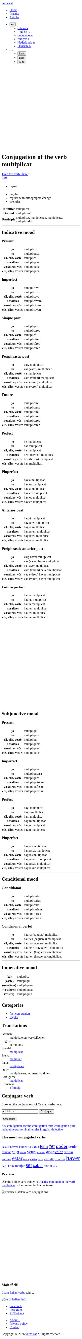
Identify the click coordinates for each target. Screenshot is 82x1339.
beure (11, 1165)
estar (17, 1158)
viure (55, 1166)
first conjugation (20, 1013)
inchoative (8, 1129)
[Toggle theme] (11, 50)
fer (52, 1146)
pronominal (22, 1129)
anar (50, 1151)
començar (25, 1146)
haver (73, 1157)
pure (72, 1125)
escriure (6, 1159)
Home (13, 10)
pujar (15, 1152)
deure (23, 1152)
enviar (33, 1159)
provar (14, 1146)
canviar (6, 1152)
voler (59, 1152)
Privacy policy (19, 1323)
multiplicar (16, 1052)
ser (29, 1165)
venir (72, 1146)
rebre (40, 1159)
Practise (14, 13)
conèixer (60, 1159)
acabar (41, 1152)
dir (52, 1159)
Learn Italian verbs (13, 1292)
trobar (48, 1166)
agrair (35, 1146)
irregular (45, 1129)
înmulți (16, 1087)
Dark (21, 57)
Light (22, 53)
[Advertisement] (41, 108)
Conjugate (46, 1111)
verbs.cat (7, 3)
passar (5, 1146)
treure (26, 1159)
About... (15, 1320)
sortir (47, 1159)
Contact (14, 1327)
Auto (21, 61)
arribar (68, 1152)
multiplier (15, 1059)
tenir (44, 1146)
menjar (20, 1166)
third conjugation (58, 1125)
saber (38, 1165)
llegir (4, 1166)
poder (61, 1146)
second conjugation (35, 1125)
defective (57, 1129)
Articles (14, 17)
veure (31, 1151)
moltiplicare (17, 1066)
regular (14, 1017)
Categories (9, 1118)
